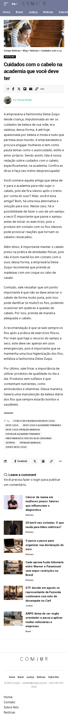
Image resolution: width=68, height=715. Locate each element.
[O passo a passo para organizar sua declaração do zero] (13, 546)
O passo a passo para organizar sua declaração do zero (45, 545)
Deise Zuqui (12, 425)
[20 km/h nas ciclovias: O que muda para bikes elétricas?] (13, 528)
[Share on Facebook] (13, 89)
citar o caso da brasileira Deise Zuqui (34, 421)
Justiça (29, 605)
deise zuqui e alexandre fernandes (42, 425)
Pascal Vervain (25, 100)
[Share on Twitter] (19, 89)
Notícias (10, 57)
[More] (42, 89)
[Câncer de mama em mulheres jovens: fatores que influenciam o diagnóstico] (13, 502)
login (37, 479)
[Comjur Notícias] (34, 4)
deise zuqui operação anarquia (23, 430)
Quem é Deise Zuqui (16, 447)
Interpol (10, 443)
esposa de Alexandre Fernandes (23, 434)
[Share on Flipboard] (24, 89)
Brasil (28, 631)
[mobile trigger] (7, 3)
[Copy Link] (36, 89)
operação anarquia (30, 443)
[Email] (30, 89)
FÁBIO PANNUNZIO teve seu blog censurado (29, 438)
